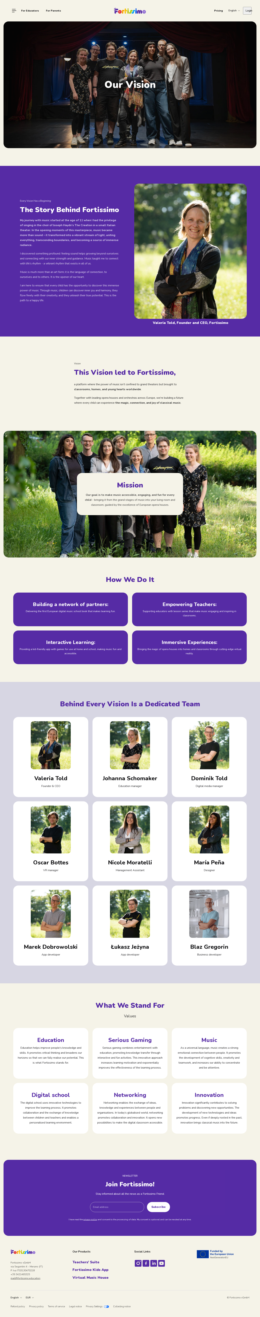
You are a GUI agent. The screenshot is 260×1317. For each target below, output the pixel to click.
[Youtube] (161, 1263)
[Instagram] (138, 1263)
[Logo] (130, 11)
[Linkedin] (154, 1263)
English (15, 1297)
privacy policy (90, 1219)
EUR (28, 1297)
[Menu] (14, 11)
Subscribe (158, 1207)
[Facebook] (146, 1263)
